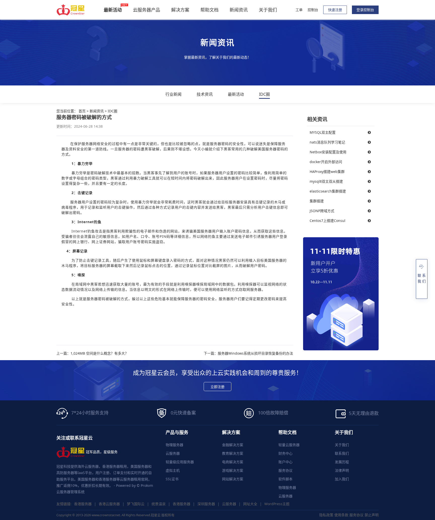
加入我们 (342, 479)
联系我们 (342, 453)
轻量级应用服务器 (180, 461)
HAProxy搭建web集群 (327, 171)
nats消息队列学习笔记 (327, 142)
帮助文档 (209, 10)
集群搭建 (317, 201)
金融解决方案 (232, 444)
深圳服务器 (206, 503)
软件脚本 (285, 479)
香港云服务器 (109, 503)
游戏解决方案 (232, 470)
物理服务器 (174, 444)
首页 (82, 111)
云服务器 (173, 453)
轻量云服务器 (289, 444)
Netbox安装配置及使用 (328, 152)
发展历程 (342, 461)
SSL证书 (172, 479)
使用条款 (341, 514)
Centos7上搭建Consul (327, 220)
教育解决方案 (232, 453)
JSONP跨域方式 (322, 210)
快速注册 (335, 9)
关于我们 (268, 10)
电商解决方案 (232, 461)
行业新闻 (173, 94)
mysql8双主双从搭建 (326, 181)
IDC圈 (264, 94)
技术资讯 (205, 94)
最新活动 (236, 94)
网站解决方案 (232, 479)
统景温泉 (159, 503)
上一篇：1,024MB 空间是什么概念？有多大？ (92, 353)
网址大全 (250, 503)
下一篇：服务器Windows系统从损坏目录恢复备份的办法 (248, 353)
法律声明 (342, 470)
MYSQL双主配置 (323, 132)
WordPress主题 (276, 503)
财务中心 (285, 453)
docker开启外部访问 (326, 161)
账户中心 (285, 461)
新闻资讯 (239, 10)
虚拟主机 (173, 470)
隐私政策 (326, 514)
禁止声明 (372, 514)
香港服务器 (83, 503)
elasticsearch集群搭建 (328, 191)
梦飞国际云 (135, 503)
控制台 (313, 9)
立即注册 (217, 386)
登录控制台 (365, 9)
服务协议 (285, 470)
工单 (299, 9)
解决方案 (180, 10)
